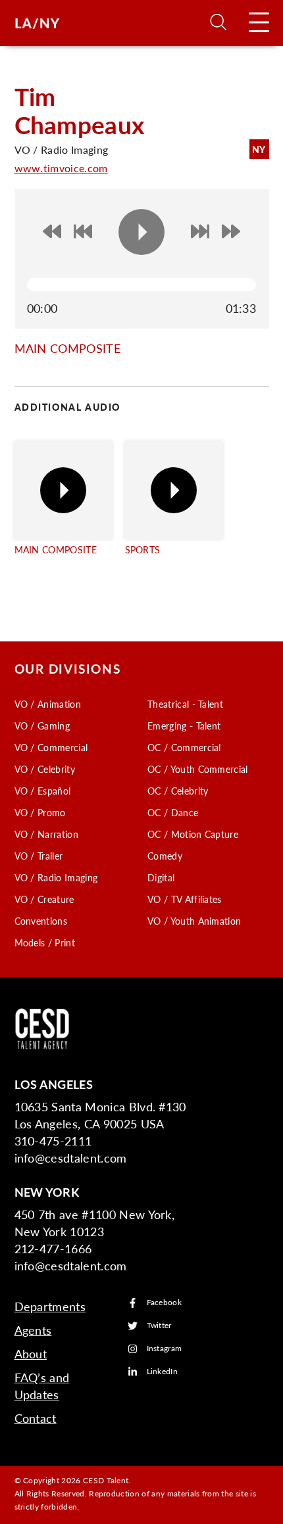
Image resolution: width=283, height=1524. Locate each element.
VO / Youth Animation (194, 920)
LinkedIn (162, 1372)
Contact (35, 1418)
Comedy (164, 855)
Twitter (159, 1326)
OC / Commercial (184, 747)
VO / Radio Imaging (56, 877)
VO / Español (42, 790)
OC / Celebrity (177, 790)
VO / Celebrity (44, 768)
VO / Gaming (42, 725)
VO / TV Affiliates (184, 899)
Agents (33, 1330)
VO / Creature (44, 899)
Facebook (164, 1303)
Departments (50, 1306)
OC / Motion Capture (192, 834)
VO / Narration (46, 834)
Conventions (41, 920)
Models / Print (44, 942)
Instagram (164, 1349)
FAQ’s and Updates (42, 1385)
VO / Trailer (38, 855)
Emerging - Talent (183, 725)
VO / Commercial (51, 747)
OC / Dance (172, 812)
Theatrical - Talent (185, 703)
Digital (160, 877)
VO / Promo (40, 812)
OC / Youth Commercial (197, 768)
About (30, 1353)
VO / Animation (47, 703)
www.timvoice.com (61, 167)
